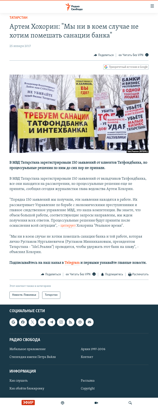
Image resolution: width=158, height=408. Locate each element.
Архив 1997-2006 (93, 349)
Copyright (88, 388)
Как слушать (18, 380)
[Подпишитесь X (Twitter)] (32, 322)
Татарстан (18, 18)
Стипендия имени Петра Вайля (32, 357)
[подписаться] (89, 322)
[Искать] (130, 403)
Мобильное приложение (27, 349)
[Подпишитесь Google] (13, 322)
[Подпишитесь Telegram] (51, 322)
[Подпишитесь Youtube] (42, 322)
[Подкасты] (80, 322)
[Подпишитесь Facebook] (23, 322)
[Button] (104, 55)
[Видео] (96, 403)
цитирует (68, 226)
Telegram (72, 263)
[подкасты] (62, 403)
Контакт (87, 357)
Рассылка (88, 380)
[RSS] (70, 322)
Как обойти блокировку (26, 388)
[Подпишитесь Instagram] (61, 322)
